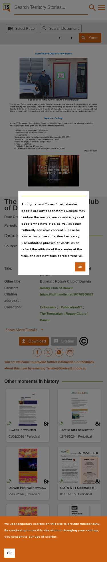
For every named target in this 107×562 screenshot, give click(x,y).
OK (80, 266)
